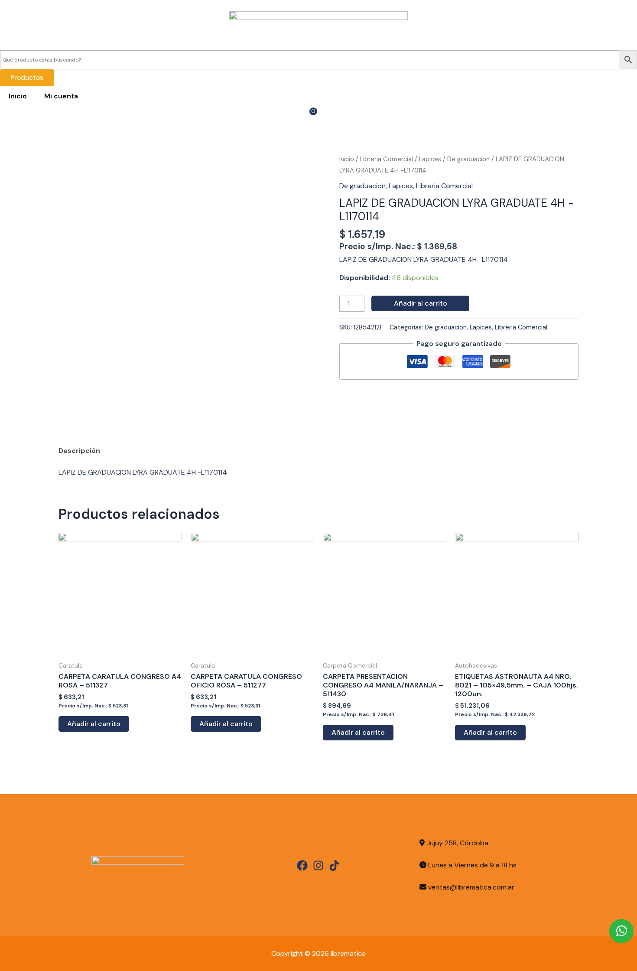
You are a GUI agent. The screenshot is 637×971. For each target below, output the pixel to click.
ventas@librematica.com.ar (471, 887)
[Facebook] (302, 865)
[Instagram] (318, 865)
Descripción (79, 450)
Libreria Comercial (386, 159)
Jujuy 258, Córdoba (456, 842)
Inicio (18, 96)
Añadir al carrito (420, 303)
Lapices (430, 159)
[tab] (79, 451)
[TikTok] (334, 865)
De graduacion (468, 159)
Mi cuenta (61, 96)
